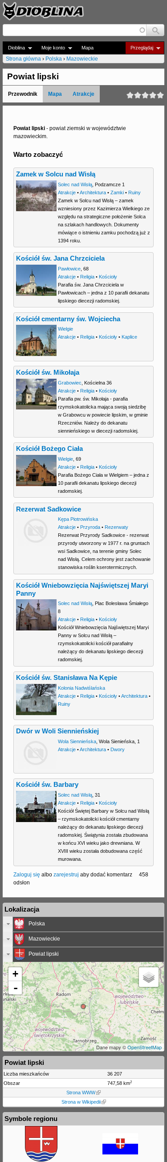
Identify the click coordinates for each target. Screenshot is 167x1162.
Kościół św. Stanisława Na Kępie (66, 677)
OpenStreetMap (144, 1047)
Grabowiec (69, 382)
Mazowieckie (82, 59)
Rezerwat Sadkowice (48, 509)
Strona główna (23, 59)
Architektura (93, 192)
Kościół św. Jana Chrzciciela (60, 258)
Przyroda (90, 527)
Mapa (87, 47)
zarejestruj (66, 875)
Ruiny (134, 192)
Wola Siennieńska (77, 741)
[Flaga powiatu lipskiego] (120, 1152)
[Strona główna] (43, 11)
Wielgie (65, 328)
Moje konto (50, 48)
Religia (87, 276)
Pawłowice (69, 268)
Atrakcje (83, 94)
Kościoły (108, 276)
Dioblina (14, 48)
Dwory (117, 749)
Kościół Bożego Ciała (49, 448)
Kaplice (129, 337)
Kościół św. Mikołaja (47, 372)
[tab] (83, 924)
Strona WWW (80, 1092)
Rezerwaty (116, 527)
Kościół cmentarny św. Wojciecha (68, 319)
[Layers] (149, 977)
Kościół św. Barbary (47, 784)
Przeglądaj (139, 48)
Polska (53, 59)
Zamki (117, 192)
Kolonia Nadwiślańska (81, 688)
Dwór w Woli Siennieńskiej (57, 731)
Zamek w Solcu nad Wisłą (55, 174)
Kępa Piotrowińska (78, 519)
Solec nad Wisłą (75, 184)
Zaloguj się (26, 875)
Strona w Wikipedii (81, 1102)
